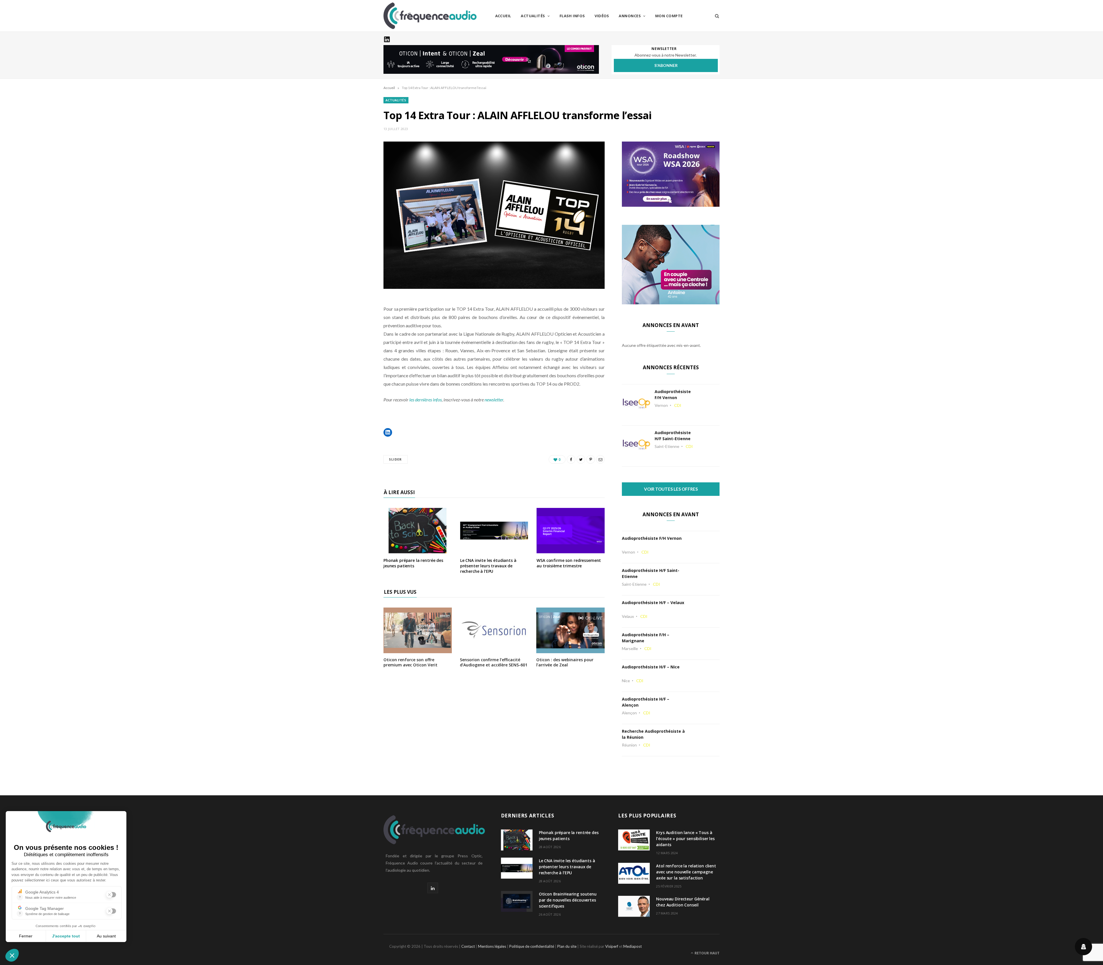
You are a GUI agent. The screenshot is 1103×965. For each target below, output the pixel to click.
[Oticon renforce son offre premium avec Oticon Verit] (417, 649)
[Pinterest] (590, 459)
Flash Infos (572, 15)
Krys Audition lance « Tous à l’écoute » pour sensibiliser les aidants (685, 838)
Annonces (630, 15)
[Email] (600, 459)
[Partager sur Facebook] (571, 459)
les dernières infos (425, 399)
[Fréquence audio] (430, 16)
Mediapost (632, 946)
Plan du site (566, 946)
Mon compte (669, 15)
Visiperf (611, 946)
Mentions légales (492, 946)
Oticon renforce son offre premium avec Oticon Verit (410, 662)
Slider (395, 459)
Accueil (503, 15)
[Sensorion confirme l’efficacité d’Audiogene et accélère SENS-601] (494, 649)
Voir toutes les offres (671, 489)
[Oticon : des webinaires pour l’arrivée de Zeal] (570, 649)
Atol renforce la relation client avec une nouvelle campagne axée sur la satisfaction (686, 872)
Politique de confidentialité (531, 946)
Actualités (533, 15)
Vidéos (602, 15)
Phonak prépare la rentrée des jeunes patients (413, 563)
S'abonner (666, 65)
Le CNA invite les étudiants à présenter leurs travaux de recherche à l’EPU (488, 566)
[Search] (715, 16)
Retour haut (707, 953)
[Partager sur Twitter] (580, 459)
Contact (468, 946)
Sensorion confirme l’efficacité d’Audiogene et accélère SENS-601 (493, 662)
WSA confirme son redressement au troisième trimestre (569, 563)
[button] (387, 432)
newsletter (494, 399)
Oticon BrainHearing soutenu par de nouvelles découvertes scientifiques (568, 900)
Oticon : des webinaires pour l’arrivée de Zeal (564, 662)
